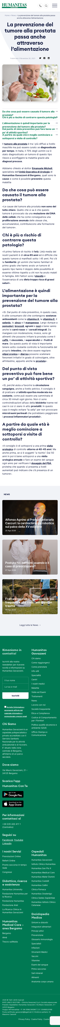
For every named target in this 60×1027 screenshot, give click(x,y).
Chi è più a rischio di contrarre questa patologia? (29, 117)
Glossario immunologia (42, 939)
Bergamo (6, 933)
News (13, 15)
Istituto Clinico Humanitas (43, 864)
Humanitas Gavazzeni (41, 860)
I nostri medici (38, 683)
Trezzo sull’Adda (10, 941)
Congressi (7, 872)
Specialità (36, 675)
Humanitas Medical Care (43, 872)
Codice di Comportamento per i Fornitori (44, 719)
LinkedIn (7, 843)
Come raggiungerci (40, 662)
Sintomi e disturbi (39, 922)
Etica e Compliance (40, 713)
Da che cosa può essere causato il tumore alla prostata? (28, 112)
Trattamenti (36, 696)
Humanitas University (12, 889)
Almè (4, 937)
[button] (54, 6)
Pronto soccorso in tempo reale (14, 866)
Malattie (35, 688)
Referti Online (8, 860)
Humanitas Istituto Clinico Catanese (43, 903)
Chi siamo (36, 658)
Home (7, 15)
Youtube (18, 839)
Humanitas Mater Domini (43, 876)
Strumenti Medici (39, 952)
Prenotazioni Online (11, 856)
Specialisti (36, 943)
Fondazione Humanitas (13, 901)
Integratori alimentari (41, 926)
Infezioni (35, 947)
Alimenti (35, 977)
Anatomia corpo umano (42, 981)
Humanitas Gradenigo (41, 893)
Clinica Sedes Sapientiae (43, 898)
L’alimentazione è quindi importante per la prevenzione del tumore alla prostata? (26, 124)
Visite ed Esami (38, 692)
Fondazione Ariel (10, 905)
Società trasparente (40, 709)
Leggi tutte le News (29, 625)
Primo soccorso (38, 969)
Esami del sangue (39, 964)
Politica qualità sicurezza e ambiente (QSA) (44, 726)
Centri (34, 679)
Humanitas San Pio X (41, 868)
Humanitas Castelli (40, 881)
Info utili (35, 671)
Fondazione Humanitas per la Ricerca (15, 895)
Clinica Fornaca (38, 889)
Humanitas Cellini (39, 885)
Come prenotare (39, 667)
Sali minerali (37, 973)
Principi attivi (37, 931)
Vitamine (35, 960)
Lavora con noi (38, 705)
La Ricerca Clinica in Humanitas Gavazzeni (12, 911)
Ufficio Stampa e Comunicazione (39, 733)
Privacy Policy (24, 1019)
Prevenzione (37, 935)
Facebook (7, 839)
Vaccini (34, 956)
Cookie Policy (37, 1019)
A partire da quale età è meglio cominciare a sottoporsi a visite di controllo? (27, 135)
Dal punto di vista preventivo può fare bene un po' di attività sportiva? (28, 130)
